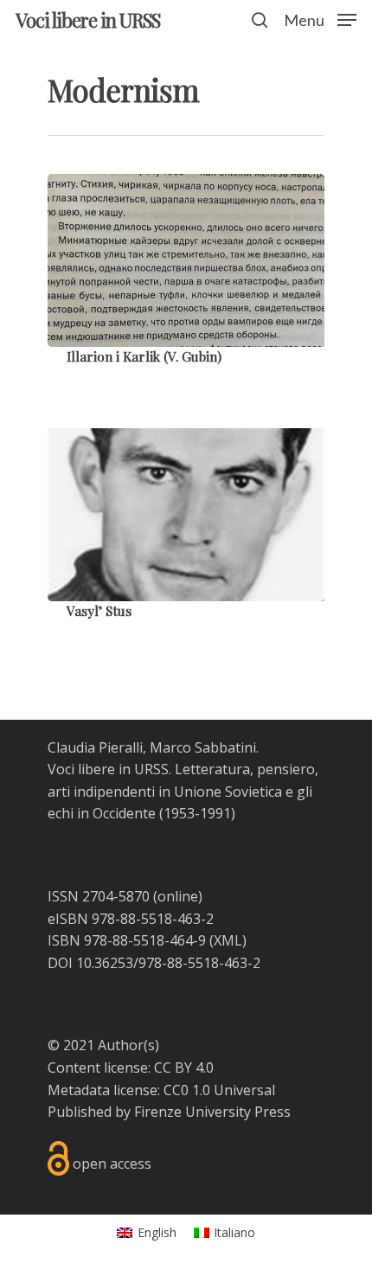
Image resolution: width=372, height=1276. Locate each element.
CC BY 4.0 (184, 1067)
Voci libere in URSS (88, 19)
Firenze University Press (212, 1111)
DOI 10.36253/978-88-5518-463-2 (154, 962)
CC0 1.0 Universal (219, 1090)
